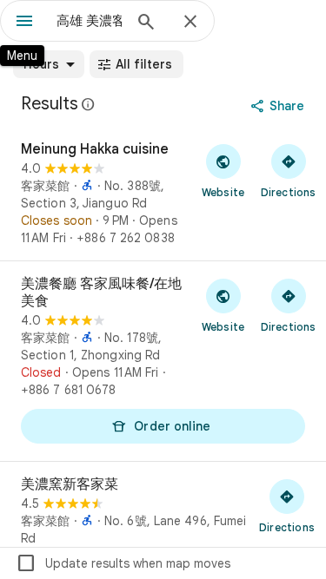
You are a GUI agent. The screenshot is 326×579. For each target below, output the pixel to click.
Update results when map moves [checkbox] (123, 563)
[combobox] (89, 20)
